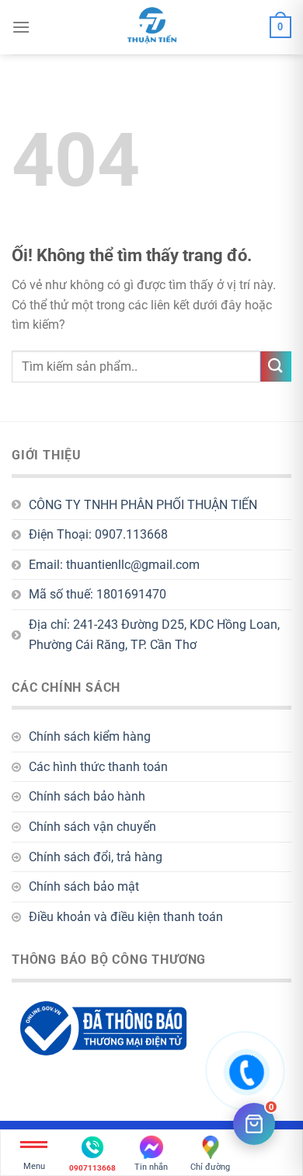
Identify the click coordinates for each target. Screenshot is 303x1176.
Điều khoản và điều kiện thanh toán (126, 916)
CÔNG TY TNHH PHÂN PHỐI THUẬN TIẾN (143, 504)
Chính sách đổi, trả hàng (95, 857)
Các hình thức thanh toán (98, 766)
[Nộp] (275, 366)
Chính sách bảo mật (84, 886)
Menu (34, 1166)
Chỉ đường (210, 1167)
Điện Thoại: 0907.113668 (98, 534)
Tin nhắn (151, 1167)
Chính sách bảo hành (87, 796)
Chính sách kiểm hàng (90, 736)
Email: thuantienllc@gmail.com (114, 564)
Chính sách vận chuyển (92, 826)
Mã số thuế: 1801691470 (97, 594)
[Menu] (21, 27)
